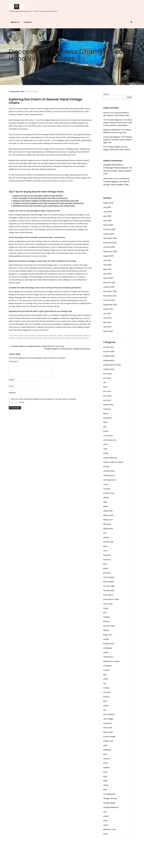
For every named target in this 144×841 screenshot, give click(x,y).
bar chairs (107, 396)
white (105, 820)
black (105, 422)
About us (15, 22)
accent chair (108, 347)
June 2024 (107, 318)
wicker (106, 825)
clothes (106, 466)
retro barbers (109, 714)
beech (106, 413)
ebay (105, 546)
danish (106, 497)
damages (52, 335)
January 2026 (108, 234)
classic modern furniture (113, 462)
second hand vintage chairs (35, 338)
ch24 (105, 444)
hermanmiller (108, 590)
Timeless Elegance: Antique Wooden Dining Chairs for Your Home (36, 346)
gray (105, 564)
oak (104, 674)
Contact (28, 22)
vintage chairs (71, 338)
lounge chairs (108, 643)
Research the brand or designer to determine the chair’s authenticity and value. (46, 200)
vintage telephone (110, 807)
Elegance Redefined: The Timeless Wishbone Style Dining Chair (117, 131)
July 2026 (107, 207)
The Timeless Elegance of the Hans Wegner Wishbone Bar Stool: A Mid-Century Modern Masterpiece (118, 123)
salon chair (107, 727)
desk (105, 502)
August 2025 (108, 256)
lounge (106, 639)
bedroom (107, 409)
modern (106, 670)
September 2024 (110, 304)
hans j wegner (109, 577)
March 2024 (108, 331)
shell (105, 745)
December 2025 (110, 238)
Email (11, 386)
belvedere (107, 418)
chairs (105, 453)
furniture (106, 559)
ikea (105, 612)
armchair (107, 378)
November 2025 (109, 242)
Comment (14, 361)
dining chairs (108, 515)
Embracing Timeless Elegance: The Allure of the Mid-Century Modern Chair (117, 171)
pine (105, 701)
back (105, 387)
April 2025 (107, 273)
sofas (105, 763)
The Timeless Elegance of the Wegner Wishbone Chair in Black (116, 148)
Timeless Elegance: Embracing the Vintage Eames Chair (68, 349)
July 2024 (107, 313)
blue (105, 427)
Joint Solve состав (110, 178)
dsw (104, 533)
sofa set (106, 758)
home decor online (111, 599)
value (62, 338)
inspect (60, 335)
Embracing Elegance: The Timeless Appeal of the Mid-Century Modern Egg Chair (117, 140)
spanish (106, 767)
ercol (105, 550)
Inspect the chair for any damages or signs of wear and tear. (38, 195)
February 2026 (109, 229)
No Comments (33, 91)
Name (12, 380)
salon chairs (108, 732)
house (105, 608)
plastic (106, 705)
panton (106, 696)
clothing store (109, 475)
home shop (108, 604)
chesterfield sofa (110, 458)
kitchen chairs (109, 626)
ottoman (107, 692)
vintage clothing (110, 798)
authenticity (18, 335)
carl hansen (108, 435)
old (104, 683)
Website (12, 392)
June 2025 (107, 265)
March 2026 (108, 225)
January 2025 (108, 287)
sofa (105, 754)
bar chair (107, 391)
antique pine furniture (112, 365)
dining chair (108, 511)
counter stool (108, 493)
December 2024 (110, 291)
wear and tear (83, 338)
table (105, 781)
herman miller (109, 586)
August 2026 (108, 203)
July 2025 (107, 260)
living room (107, 635)
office (105, 679)
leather (106, 630)
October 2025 (109, 247)
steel (105, 772)
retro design (108, 719)
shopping (107, 750)
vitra (105, 812)
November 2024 (110, 296)
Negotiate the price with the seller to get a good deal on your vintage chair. (44, 206)
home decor (108, 595)
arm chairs (107, 373)
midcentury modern (111, 661)
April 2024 (107, 327)
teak (105, 789)
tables (105, 785)
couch (105, 484)
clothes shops (109, 471)
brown (106, 431)
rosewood (107, 723)
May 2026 (107, 216)
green (105, 568)
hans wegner (108, 581)
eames (106, 537)
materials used (70, 335)
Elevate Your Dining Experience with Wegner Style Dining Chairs (116, 114)
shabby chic (108, 741)
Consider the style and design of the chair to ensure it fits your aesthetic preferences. (48, 203)
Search (106, 94)
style (105, 776)
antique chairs (109, 356)
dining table (108, 528)
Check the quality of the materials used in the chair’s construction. (40, 198)
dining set (107, 524)
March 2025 (108, 278)
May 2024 (107, 322)
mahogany (107, 648)
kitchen (106, 621)
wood (105, 834)
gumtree (106, 573)
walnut (106, 816)
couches (106, 489)
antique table (108, 369)
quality (80, 335)
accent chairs (109, 351)
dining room (108, 519)
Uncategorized (109, 794)
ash (104, 382)
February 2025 (109, 282)
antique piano (108, 360)
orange (106, 688)
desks (105, 506)
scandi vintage (109, 736)
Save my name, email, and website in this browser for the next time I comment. (43, 399)
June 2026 (107, 212)
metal (105, 652)
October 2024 (109, 300)
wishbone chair (109, 829)
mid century (108, 657)
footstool (107, 555)
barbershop (108, 404)
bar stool (107, 400)
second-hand (53, 338)
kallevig (106, 617)
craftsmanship (42, 335)
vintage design (109, 803)
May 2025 (107, 269)
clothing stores (109, 480)
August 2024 (108, 309)
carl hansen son (109, 440)
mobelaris (107, 666)
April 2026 (107, 220)
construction (29, 335)
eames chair (108, 542)
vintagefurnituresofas (112, 165)
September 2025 (110, 251)
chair (105, 449)
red (104, 710)
